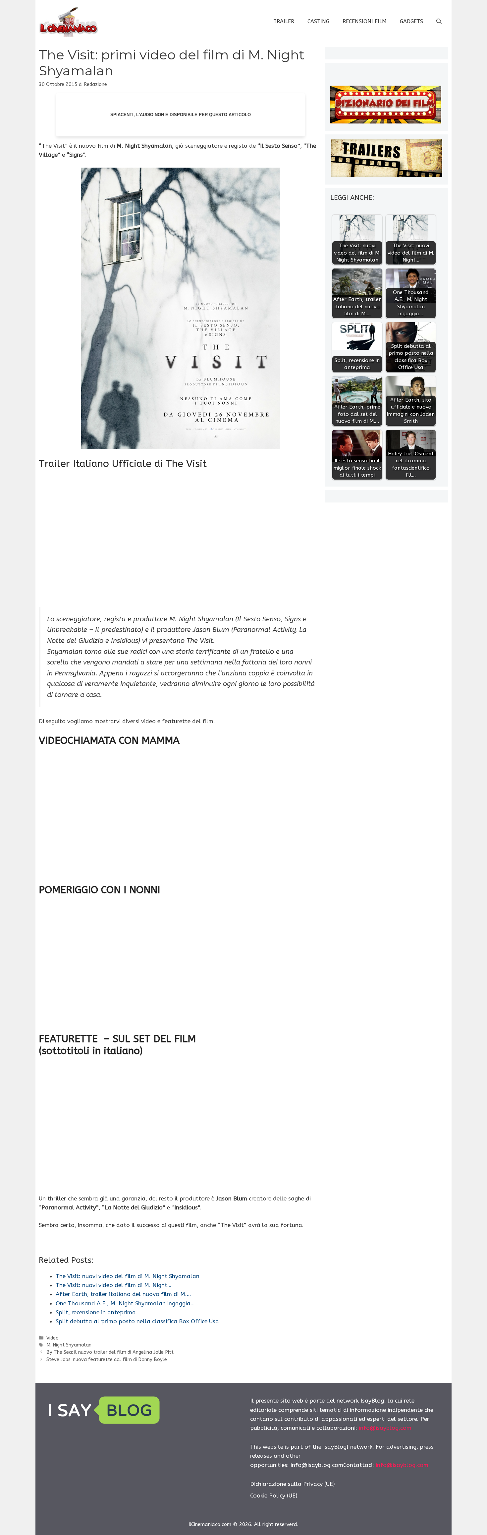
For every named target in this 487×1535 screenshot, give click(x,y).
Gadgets (411, 21)
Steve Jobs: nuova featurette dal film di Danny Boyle (106, 1359)
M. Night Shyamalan (68, 1345)
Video (52, 1338)
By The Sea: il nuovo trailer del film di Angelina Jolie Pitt (110, 1352)
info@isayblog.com (385, 1427)
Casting (318, 21)
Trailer (283, 21)
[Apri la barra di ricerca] (439, 21)
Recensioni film (365, 21)
